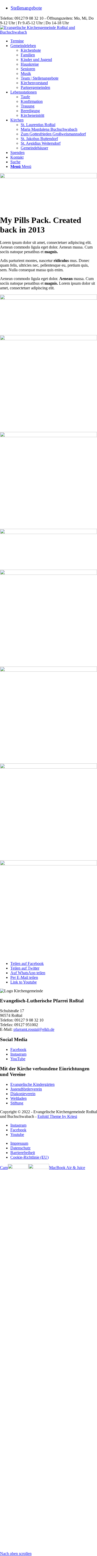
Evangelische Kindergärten (32, 1084)
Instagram (18, 1054)
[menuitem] (54, 8)
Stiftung (16, 1103)
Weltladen (18, 1098)
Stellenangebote (26, 8)
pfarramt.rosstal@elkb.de (33, 1029)
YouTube (17, 1059)
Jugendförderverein (26, 1089)
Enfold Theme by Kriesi (57, 1116)
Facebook (18, 1049)
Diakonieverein (22, 1093)
